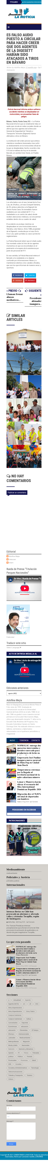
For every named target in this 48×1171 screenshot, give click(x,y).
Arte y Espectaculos (15, 1008)
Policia (26, 1053)
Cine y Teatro (30, 1011)
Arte (36, 1004)
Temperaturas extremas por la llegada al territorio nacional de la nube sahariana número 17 (28, 775)
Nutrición (11, 1049)
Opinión (11, 1053)
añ (30, 1004)
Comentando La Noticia (24, 1155)
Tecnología (35, 1068)
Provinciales (12, 1060)
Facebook (18, 275)
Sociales (18, 1064)
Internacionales (24, 1034)
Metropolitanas (13, 1041)
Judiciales (11, 1038)
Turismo (29, 1075)
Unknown (12, 559)
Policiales (36, 1053)
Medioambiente (25, 1038)
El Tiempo (35, 1030)
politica (10, 1056)
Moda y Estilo (12, 1045)
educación (11, 1030)
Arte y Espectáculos (15, 1011)
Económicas (12, 1026)
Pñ (19, 1053)
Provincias (24, 1060)
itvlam (11, 563)
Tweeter (31, 275)
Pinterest (31, 280)
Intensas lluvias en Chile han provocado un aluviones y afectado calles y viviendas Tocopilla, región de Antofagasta (23, 915)
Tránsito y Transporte (15, 1075)
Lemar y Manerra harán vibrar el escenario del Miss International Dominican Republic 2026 (29, 786)
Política (20, 1056)
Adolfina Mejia (14, 556)
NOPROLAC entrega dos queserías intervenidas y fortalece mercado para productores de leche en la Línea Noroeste (29, 750)
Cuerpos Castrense (14, 1015)
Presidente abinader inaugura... (35, 301)
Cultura (28, 1019)
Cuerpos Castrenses (15, 1019)
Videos (10, 1079)
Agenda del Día (13, 1004)
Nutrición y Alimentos (26, 1049)
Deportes (25, 1023)
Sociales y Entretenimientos (17, 1068)
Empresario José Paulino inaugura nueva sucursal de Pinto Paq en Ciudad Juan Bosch (29, 761)
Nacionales (25, 1045)
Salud (34, 1060)
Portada (29, 1056)
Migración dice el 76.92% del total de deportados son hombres (29, 796)
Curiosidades (12, 1023)
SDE (9, 1064)
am (24, 1004)
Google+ (18, 280)
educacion (24, 1026)
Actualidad (17, 1000)
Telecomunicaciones (15, 1072)
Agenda (28, 1000)
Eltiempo (11, 1034)
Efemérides (23, 1030)
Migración (26, 1041)
